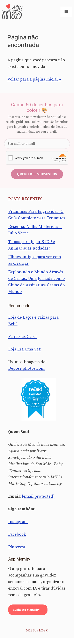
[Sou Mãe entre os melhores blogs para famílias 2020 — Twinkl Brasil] (37, 399)
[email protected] (38, 496)
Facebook (17, 534)
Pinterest (16, 547)
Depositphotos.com (26, 368)
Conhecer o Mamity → (28, 610)
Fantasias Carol (22, 336)
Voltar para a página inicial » (34, 79)
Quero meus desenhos (37, 174)
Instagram (18, 521)
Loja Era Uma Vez (24, 349)
